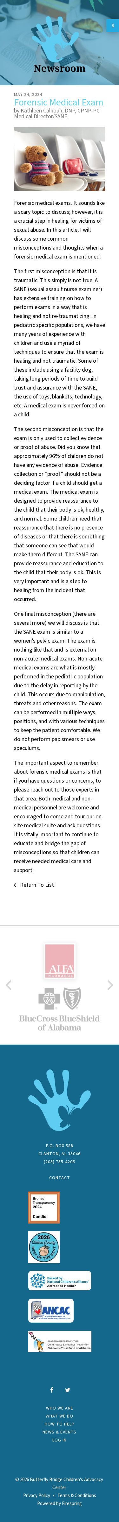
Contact (59, 1178)
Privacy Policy (36, 1495)
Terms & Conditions (76, 1495)
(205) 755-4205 (59, 1162)
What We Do (59, 1416)
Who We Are (59, 1408)
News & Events (59, 1432)
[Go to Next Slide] (110, 985)
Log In (59, 1440)
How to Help (60, 1424)
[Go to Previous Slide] (9, 985)
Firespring (72, 1503)
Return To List (36, 885)
